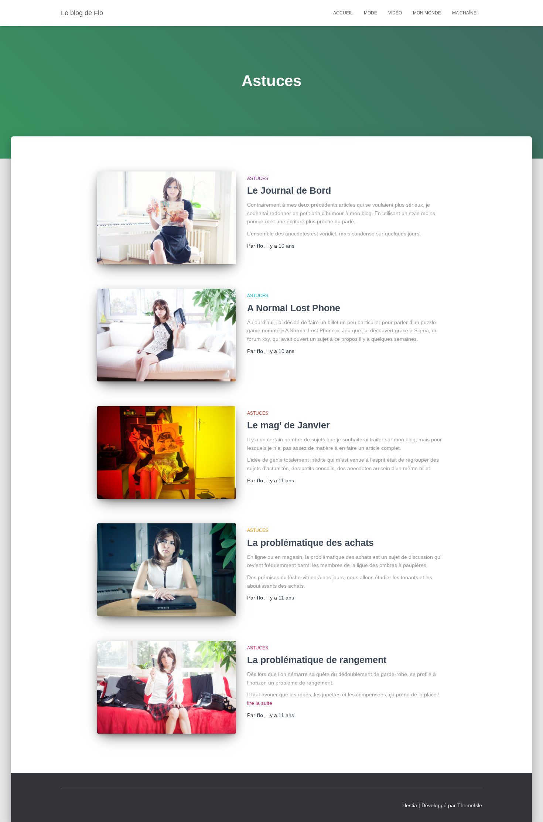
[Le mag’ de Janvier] (166, 452)
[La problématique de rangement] (166, 687)
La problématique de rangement (316, 660)
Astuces (257, 178)
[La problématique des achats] (166, 569)
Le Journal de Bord (289, 190)
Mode (370, 13)
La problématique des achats (310, 542)
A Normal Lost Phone (293, 308)
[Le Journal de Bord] (166, 217)
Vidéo (395, 13)
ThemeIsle (469, 805)
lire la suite (259, 703)
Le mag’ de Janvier (288, 425)
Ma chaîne (464, 13)
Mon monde (427, 13)
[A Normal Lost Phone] (166, 335)
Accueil (343, 13)
